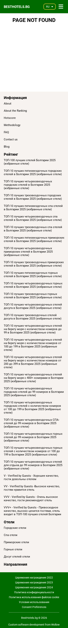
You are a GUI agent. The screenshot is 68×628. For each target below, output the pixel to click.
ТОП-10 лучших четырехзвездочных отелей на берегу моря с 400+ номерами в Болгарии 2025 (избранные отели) (33, 378)
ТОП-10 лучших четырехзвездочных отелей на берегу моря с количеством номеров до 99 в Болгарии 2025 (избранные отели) (33, 329)
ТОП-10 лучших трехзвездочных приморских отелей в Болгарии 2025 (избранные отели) (34, 264)
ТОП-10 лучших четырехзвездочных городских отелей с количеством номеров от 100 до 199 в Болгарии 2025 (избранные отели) (32, 407)
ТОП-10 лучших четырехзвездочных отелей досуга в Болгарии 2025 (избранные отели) (33, 306)
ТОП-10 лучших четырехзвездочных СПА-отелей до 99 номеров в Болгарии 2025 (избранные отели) (31, 423)
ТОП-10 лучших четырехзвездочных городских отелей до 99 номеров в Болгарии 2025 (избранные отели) (34, 392)
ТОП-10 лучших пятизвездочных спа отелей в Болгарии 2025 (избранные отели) (33, 207)
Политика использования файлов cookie (34, 597)
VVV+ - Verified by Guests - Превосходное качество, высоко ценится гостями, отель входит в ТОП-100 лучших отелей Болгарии (32, 511)
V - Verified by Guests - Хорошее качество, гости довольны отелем (31, 477)
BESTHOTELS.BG (17, 7)
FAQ (6, 132)
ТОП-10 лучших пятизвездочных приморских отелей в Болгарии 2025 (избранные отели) (34, 239)
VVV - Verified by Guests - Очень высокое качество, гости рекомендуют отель (31, 498)
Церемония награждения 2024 (34, 587)
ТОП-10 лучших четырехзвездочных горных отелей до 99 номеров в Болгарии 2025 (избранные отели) (33, 437)
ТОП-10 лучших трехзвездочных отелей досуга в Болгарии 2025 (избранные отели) (32, 316)
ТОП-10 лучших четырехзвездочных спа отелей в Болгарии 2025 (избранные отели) (33, 218)
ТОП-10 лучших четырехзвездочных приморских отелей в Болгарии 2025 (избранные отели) (28, 252)
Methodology (12, 125)
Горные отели (13, 549)
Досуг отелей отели (17, 556)
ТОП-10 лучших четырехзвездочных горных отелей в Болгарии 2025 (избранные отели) (33, 285)
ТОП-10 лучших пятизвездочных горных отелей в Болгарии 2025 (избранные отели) (33, 274)
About (7, 103)
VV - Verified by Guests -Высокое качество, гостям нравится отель (32, 488)
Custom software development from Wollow (34, 624)
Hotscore (10, 118)
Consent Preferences (34, 607)
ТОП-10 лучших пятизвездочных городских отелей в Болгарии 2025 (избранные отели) (33, 172)
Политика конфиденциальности (34, 592)
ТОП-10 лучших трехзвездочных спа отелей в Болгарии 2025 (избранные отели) (33, 228)
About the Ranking (15, 110)
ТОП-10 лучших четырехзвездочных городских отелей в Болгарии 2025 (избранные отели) (28, 185)
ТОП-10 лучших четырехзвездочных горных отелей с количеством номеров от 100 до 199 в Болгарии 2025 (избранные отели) (33, 451)
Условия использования (34, 602)
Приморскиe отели (16, 542)
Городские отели (15, 528)
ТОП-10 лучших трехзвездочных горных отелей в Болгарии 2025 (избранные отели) (33, 295)
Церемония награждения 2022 (34, 577)
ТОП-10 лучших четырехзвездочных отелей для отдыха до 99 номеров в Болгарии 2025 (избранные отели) (33, 465)
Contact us (11, 139)
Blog (6, 146)
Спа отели (10, 535)
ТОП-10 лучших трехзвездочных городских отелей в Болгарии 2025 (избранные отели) (33, 197)
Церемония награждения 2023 (34, 582)
